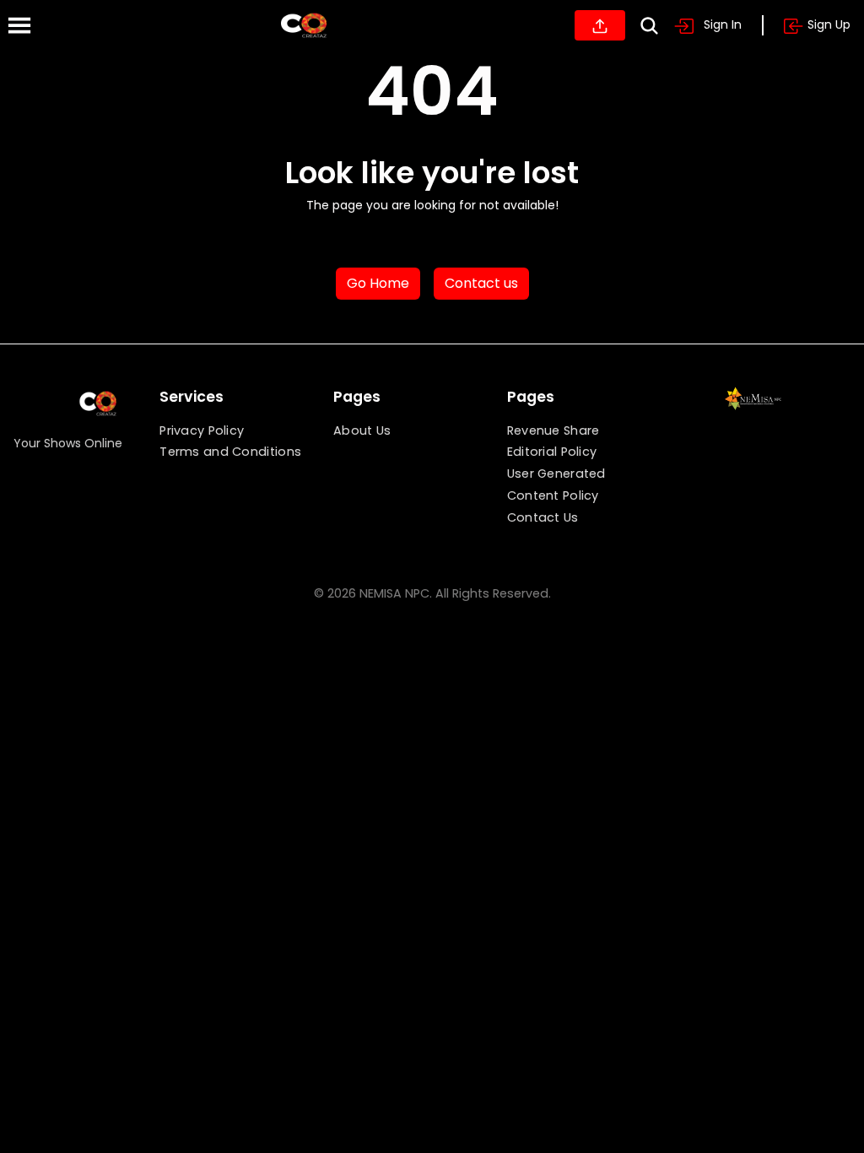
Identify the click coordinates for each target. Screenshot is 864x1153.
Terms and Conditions (230, 451)
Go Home (378, 283)
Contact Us (543, 517)
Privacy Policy (201, 430)
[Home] (303, 25)
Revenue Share (553, 430)
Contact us (481, 283)
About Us (362, 430)
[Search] (649, 25)
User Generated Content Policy (556, 484)
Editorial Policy (552, 451)
